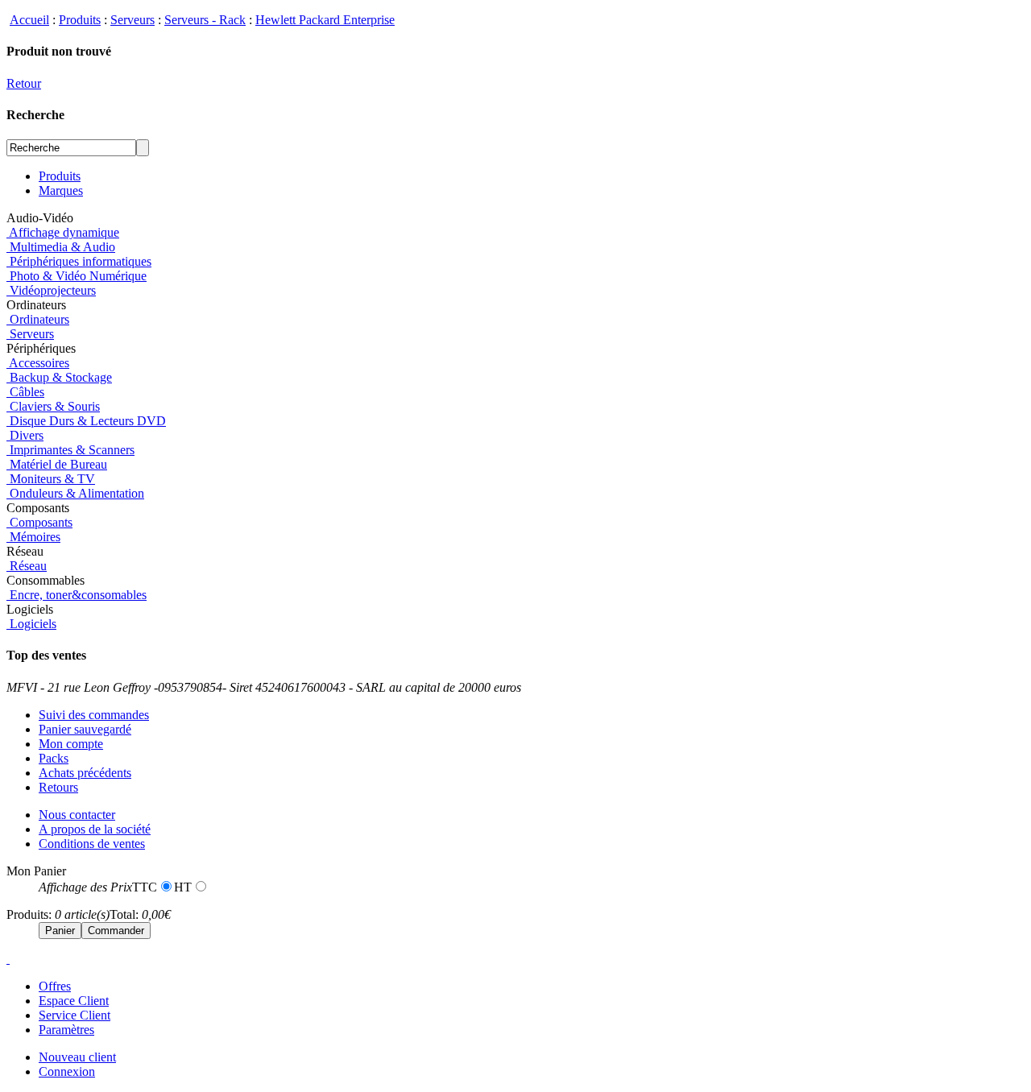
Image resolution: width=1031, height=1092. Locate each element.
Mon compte (71, 744)
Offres (55, 986)
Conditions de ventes (92, 843)
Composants (37, 508)
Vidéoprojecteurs (51, 290)
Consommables (45, 580)
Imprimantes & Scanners (70, 450)
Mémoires (33, 537)
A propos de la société (95, 829)
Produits (80, 20)
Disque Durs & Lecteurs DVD (86, 421)
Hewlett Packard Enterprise (325, 20)
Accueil (29, 20)
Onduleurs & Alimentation (75, 493)
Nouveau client (77, 1057)
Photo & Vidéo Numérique (76, 276)
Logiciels (29, 609)
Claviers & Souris (53, 406)
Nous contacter (77, 814)
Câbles (25, 392)
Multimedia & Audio (60, 247)
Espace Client (74, 1000)
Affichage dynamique (62, 232)
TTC (144, 887)
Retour (23, 83)
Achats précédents (85, 773)
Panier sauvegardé (85, 729)
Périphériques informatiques (78, 261)
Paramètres (66, 1029)
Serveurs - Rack (205, 20)
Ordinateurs (36, 305)
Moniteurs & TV (50, 479)
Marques (61, 190)
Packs (53, 758)
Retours (58, 787)
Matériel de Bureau (56, 464)
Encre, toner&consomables (76, 595)
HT (183, 887)
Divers (24, 435)
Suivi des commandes (94, 715)
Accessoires (37, 363)
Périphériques (41, 348)
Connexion (67, 1071)
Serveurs (132, 20)
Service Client (74, 1015)
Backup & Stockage (59, 377)
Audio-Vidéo (39, 218)
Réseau (24, 551)
